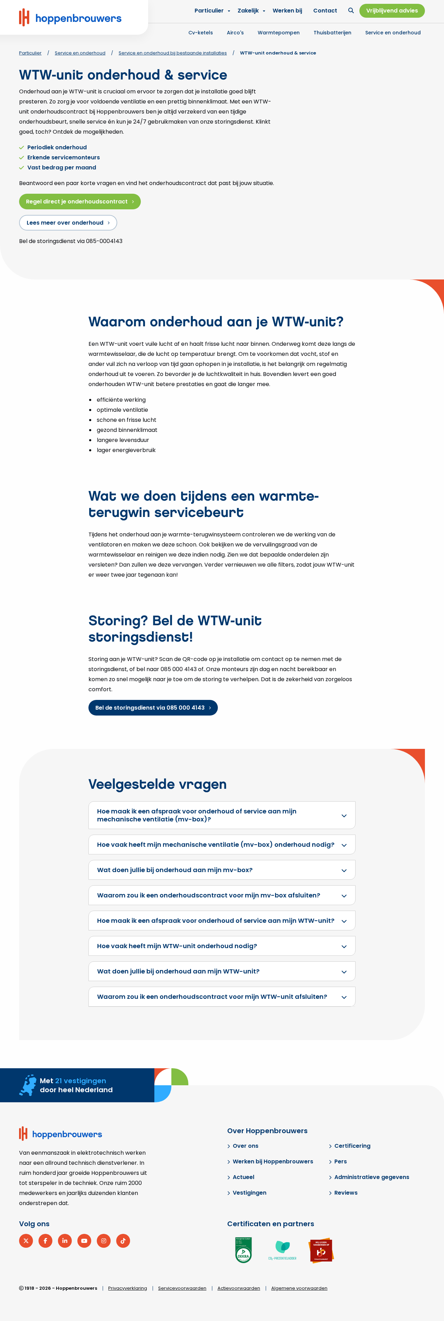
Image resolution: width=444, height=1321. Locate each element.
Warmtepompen (279, 32)
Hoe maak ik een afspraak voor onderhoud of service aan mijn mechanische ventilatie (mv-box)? (197, 815)
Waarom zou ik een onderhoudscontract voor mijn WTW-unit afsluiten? (212, 996)
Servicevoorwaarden (182, 1288)
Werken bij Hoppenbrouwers (273, 1161)
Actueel (243, 1177)
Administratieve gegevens (371, 1177)
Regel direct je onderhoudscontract (77, 202)
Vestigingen (249, 1193)
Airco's (235, 32)
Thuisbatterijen (332, 32)
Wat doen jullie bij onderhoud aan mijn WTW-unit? (178, 971)
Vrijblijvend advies (392, 11)
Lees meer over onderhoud (65, 223)
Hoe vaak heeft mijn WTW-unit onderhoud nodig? (177, 946)
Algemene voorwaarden (299, 1288)
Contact (325, 11)
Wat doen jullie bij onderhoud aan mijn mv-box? (175, 870)
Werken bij (287, 11)
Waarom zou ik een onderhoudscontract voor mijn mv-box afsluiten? (208, 895)
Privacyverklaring (127, 1288)
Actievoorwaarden (238, 1288)
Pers (340, 1161)
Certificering (352, 1146)
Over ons (245, 1146)
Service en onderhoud (393, 32)
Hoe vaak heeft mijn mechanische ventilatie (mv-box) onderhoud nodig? (215, 844)
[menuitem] (249, 10)
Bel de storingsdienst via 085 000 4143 (150, 708)
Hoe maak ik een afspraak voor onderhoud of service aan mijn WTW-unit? (215, 920)
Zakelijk (248, 11)
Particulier (209, 11)
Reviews (346, 1193)
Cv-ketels (200, 32)
